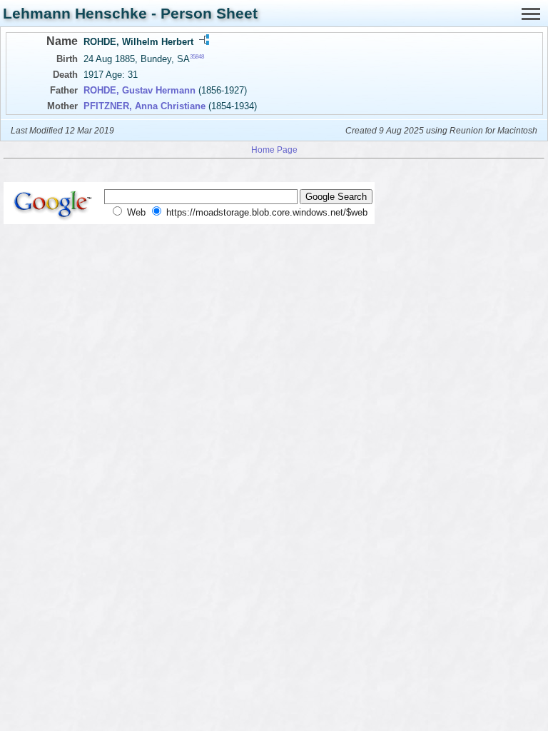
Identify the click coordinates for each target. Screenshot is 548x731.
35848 (197, 57)
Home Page (274, 149)
